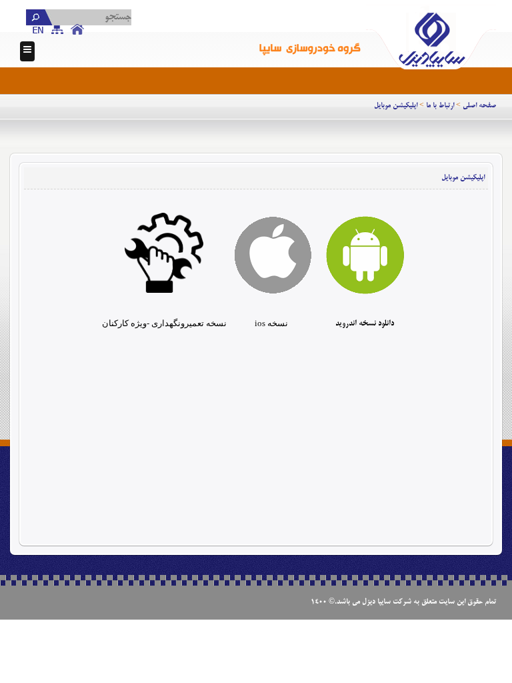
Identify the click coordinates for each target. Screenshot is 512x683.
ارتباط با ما (440, 106)
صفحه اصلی (479, 106)
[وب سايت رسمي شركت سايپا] (311, 36)
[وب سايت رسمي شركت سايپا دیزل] (430, 36)
